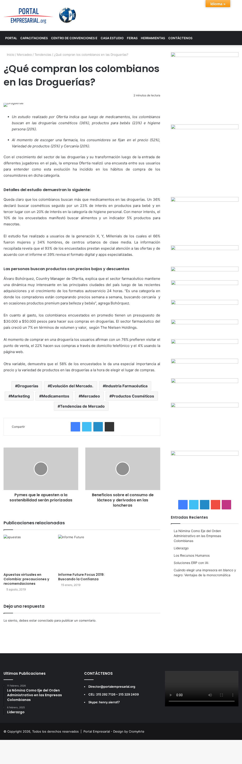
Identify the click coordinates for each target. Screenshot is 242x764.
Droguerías (27, 386)
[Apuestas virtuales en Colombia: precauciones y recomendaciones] (27, 552)
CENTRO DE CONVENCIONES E (74, 38)
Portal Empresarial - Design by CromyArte (113, 731)
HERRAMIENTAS (153, 38)
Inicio (10, 54)
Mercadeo (24, 54)
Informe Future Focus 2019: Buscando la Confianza (81, 576)
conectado (45, 620)
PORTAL (11, 38)
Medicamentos (55, 396)
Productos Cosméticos (133, 396)
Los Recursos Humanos (192, 555)
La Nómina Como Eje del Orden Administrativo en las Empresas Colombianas (197, 536)
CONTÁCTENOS (180, 38)
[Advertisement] (204, 611)
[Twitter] (86, 426)
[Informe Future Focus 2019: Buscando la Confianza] (82, 552)
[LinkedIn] (98, 426)
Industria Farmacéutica (126, 386)
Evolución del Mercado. (71, 386)
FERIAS (132, 38)
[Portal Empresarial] (40, 15)
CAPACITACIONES (34, 38)
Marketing (20, 396)
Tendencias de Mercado (82, 406)
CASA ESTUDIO (112, 38)
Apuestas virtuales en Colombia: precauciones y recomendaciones (26, 579)
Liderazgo (181, 548)
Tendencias (43, 54)
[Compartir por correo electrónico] (109, 426)
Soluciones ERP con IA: (191, 563)
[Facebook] (75, 426)
